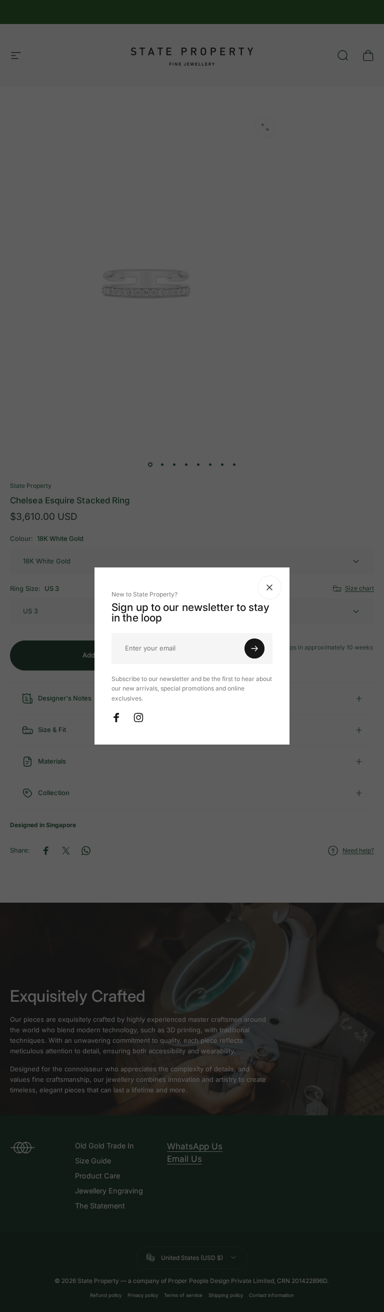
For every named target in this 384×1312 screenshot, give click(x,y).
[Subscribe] (332, 648)
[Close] (347, 587)
